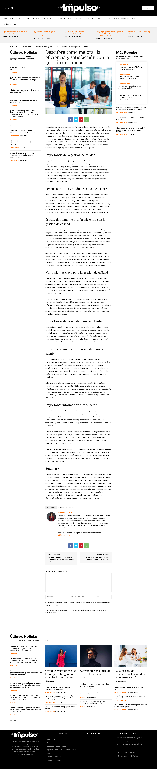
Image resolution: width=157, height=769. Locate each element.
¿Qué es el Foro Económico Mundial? (21, 68)
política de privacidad (88, 610)
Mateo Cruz (23, 135)
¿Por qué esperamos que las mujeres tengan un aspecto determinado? (60, 674)
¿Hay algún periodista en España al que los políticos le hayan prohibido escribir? (109, 34)
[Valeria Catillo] (51, 516)
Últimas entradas (66, 507)
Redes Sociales (124, 64)
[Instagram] (118, 756)
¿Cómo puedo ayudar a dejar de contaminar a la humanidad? (92, 702)
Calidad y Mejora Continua (24, 47)
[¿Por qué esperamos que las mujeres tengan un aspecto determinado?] (61, 656)
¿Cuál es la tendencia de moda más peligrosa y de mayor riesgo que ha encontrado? (59, 698)
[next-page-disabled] (15, 125)
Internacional (121, 112)
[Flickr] (131, 752)
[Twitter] (76, 119)
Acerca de (51, 507)
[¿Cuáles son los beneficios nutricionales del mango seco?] (130, 656)
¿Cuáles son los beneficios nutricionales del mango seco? (129, 674)
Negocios (13, 653)
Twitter (135, 756)
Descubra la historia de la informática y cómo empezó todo (24, 131)
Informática (14, 135)
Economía (13, 72)
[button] (9, 8)
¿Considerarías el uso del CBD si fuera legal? (95, 672)
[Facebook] (70, 119)
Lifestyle (83, 689)
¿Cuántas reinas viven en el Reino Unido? (130, 119)
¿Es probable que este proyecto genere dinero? (23, 101)
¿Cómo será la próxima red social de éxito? (129, 87)
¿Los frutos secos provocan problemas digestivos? (129, 697)
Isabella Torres (133, 112)
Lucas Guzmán (84, 678)
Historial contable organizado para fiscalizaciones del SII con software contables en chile (25, 697)
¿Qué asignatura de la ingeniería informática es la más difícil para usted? (24, 143)
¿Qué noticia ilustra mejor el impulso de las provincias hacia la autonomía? (46, 34)
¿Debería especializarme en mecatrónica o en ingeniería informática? (22, 155)
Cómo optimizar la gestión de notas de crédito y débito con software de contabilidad (25, 710)
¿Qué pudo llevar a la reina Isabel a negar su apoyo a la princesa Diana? (131, 130)
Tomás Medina (14, 36)
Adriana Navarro (50, 681)
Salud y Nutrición (120, 692)
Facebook (123, 752)
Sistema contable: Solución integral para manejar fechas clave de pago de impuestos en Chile (25, 685)
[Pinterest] (81, 119)
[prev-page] (11, 125)
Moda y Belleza (50, 692)
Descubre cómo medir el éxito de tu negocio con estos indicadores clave (61, 559)
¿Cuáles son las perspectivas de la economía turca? (24, 91)
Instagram (123, 756)
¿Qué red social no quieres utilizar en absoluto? (129, 77)
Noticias (5, 36)
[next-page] (15, 166)
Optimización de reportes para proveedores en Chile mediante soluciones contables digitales (23, 660)
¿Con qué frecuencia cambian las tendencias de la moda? (58, 688)
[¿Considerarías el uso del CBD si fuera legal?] (96, 656)
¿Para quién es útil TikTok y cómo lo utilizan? (130, 68)
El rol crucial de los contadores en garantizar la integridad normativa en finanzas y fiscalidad (26, 673)
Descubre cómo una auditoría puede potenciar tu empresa (97, 558)
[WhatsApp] (86, 119)
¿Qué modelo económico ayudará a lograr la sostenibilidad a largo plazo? (25, 80)
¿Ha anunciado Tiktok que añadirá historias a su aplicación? (129, 97)
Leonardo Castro (120, 681)
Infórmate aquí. (64, 535)
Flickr (135, 752)
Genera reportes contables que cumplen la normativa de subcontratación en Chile (23, 648)
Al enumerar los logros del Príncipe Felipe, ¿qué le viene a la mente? (131, 108)
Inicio (12, 47)
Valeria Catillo (65, 512)
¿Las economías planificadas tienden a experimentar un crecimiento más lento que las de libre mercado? (24, 114)
